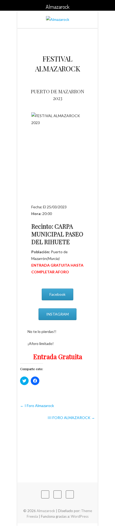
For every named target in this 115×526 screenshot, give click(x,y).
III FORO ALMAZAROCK (71, 417)
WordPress (80, 516)
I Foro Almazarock (37, 405)
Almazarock (46, 511)
